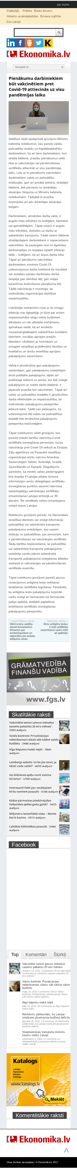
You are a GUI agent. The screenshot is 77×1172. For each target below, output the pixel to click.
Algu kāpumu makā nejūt (25, 749)
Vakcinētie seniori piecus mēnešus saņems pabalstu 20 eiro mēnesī (31, 724)
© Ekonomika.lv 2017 (47, 1162)
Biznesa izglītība (50, 16)
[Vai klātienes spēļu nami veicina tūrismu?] (64, 782)
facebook (20, 42)
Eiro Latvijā (14, 21)
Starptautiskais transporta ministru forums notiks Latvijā (43, 1033)
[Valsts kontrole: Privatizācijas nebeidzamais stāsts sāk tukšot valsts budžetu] (64, 743)
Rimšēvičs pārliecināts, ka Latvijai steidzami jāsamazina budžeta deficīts (46, 1016)
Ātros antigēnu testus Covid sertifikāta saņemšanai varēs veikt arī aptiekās (54, 629)
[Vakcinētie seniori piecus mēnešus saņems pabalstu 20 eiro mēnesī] (64, 730)
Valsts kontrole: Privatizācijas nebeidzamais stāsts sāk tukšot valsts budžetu (33, 739)
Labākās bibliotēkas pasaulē (28, 826)
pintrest (29, 42)
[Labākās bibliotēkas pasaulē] (64, 834)
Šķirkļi (59, 954)
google (11, 42)
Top (15, 954)
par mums (63, 4)
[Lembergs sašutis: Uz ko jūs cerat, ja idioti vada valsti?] (64, 769)
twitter (38, 42)
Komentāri (36, 954)
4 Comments (44, 1041)
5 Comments (45, 1024)
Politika (27, 10)
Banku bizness (43, 10)
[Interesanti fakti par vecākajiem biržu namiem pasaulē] (64, 795)
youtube (48, 42)
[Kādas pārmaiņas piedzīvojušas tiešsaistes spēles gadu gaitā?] (64, 808)
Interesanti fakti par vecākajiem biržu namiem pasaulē (30, 789)
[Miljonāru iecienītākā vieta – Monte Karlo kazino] (64, 821)
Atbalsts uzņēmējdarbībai (22, 16)
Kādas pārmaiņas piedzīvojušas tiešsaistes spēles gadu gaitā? (30, 802)
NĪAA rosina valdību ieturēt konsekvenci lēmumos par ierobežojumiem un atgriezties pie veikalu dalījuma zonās (22, 632)
